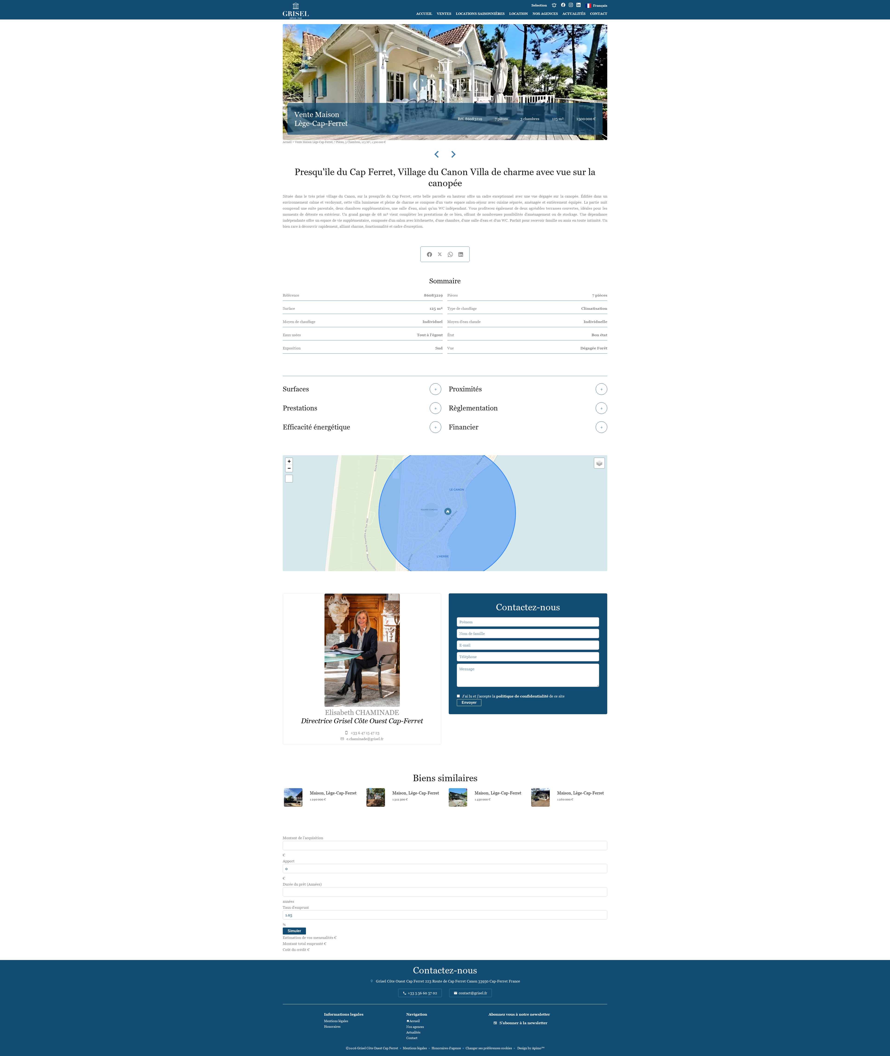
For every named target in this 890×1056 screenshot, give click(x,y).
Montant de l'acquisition (303, 838)
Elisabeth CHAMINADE (362, 712)
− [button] (289, 468)
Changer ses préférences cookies (489, 1048)
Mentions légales (415, 1048)
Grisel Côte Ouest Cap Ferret (400, 981)
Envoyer (469, 702)
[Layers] (599, 463)
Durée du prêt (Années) (302, 884)
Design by (530, 1048)
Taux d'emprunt (296, 907)
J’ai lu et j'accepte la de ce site (513, 696)
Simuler (294, 931)
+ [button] (289, 461)
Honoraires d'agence (446, 1048)
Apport (289, 861)
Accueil (287, 142)
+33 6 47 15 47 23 (365, 733)
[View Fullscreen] (289, 478)
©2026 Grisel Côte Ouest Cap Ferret (372, 1048)
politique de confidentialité (522, 696)
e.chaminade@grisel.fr (365, 739)
